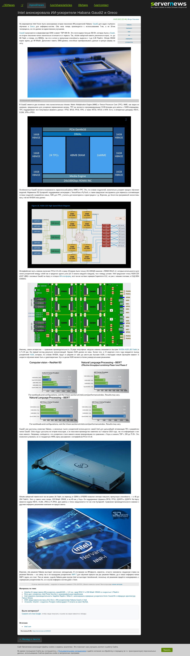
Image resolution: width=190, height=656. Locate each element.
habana (129, 24)
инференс (129, 38)
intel (129, 31)
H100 (32, 355)
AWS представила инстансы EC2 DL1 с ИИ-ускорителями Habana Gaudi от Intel (55, 600)
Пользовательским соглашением (72, 651)
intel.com (27, 627)
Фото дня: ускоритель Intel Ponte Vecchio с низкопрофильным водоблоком (53, 594)
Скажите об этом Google (31, 614)
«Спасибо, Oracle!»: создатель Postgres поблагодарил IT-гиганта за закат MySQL (56, 602)
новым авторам (117, 584)
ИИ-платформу (65, 276)
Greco (32, 26)
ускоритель (129, 42)
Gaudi (112, 33)
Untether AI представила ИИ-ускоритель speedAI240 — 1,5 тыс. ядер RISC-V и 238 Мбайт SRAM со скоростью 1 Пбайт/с (71, 592)
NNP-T (74, 575)
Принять (166, 650)
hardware (129, 28)
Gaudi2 (95, 24)
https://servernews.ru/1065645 (42, 631)
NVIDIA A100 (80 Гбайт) (128, 349)
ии (129, 35)
